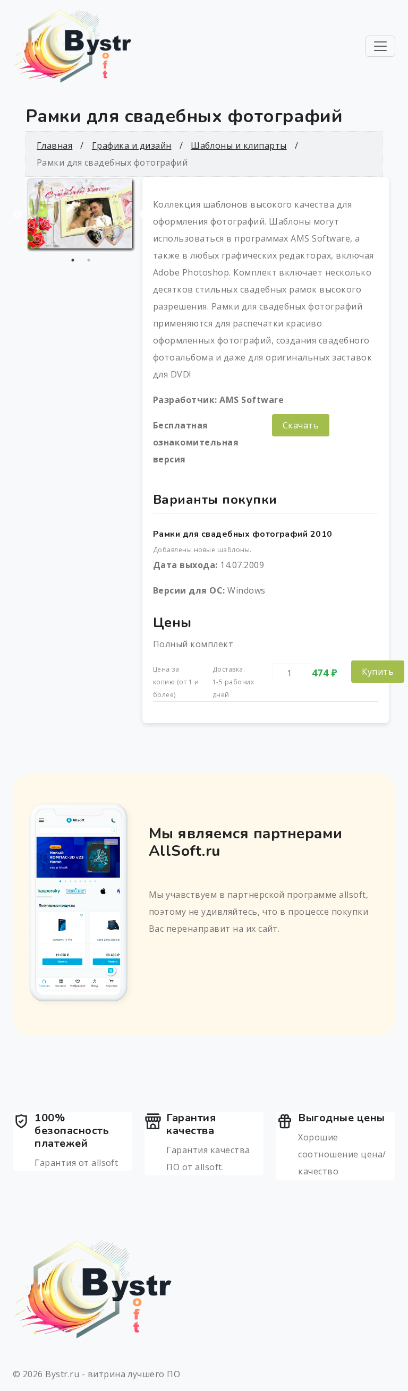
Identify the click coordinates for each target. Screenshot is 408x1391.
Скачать (301, 425)
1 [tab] (72, 260)
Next (144, 214)
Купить (378, 671)
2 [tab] (88, 260)
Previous (17, 214)
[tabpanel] (81, 214)
